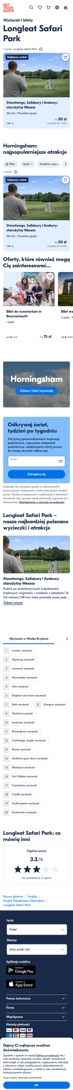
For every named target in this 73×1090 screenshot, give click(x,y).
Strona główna (13, 896)
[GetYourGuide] (8, 7)
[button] (36, 91)
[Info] (40, 49)
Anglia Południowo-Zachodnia (23, 901)
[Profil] (65, 8)
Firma (10, 1007)
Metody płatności (18, 1024)
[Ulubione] (40, 8)
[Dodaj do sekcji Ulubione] (65, 57)
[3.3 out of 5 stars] (36, 869)
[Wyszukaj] (31, 7)
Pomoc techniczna (18, 998)
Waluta (12, 940)
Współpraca (14, 1017)
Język (10, 920)
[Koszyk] (48, 8)
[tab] (29, 639)
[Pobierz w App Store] (20, 984)
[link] (36, 91)
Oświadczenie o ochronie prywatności (41, 502)
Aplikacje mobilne (18, 962)
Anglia (32, 896)
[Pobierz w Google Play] (20, 971)
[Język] (57, 7)
